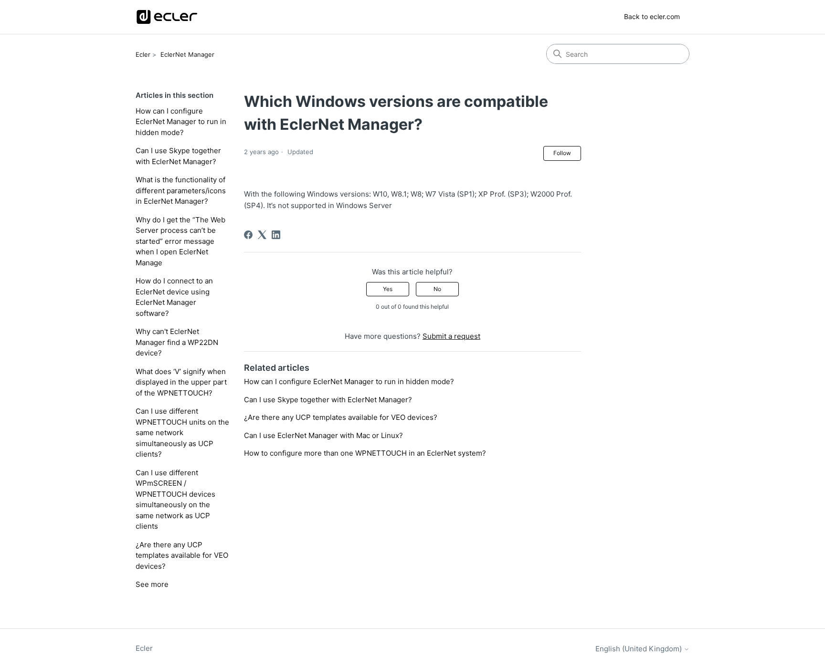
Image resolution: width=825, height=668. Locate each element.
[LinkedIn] (276, 234)
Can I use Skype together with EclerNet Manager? (178, 156)
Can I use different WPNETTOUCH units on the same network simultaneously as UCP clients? (182, 433)
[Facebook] (248, 234)
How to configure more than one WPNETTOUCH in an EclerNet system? (365, 453)
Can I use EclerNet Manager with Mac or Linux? (323, 435)
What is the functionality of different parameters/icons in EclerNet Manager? (181, 190)
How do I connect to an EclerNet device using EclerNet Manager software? (174, 297)
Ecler (143, 54)
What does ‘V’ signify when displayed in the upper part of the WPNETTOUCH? (181, 382)
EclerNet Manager (187, 54)
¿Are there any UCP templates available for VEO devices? (182, 555)
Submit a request (451, 336)
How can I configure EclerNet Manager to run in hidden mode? (181, 121)
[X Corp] (262, 234)
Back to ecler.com (652, 16)
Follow (562, 153)
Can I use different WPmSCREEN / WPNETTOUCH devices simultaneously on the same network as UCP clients (175, 499)
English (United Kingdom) (639, 649)
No (437, 288)
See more (152, 584)
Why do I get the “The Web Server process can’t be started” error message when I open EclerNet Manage (180, 241)
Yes (387, 288)
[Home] (167, 17)
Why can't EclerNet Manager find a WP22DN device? (177, 342)
